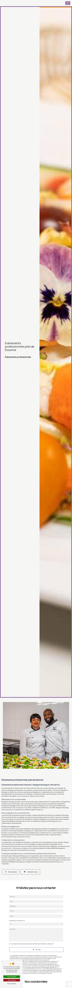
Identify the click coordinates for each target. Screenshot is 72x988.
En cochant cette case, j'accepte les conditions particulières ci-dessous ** (32, 944)
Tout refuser (12, 980)
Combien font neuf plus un (17, 920)
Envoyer (38, 949)
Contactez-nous (32, 872)
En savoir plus (12, 872)
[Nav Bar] (67, 3)
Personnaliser (11, 983)
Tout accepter (11, 976)
